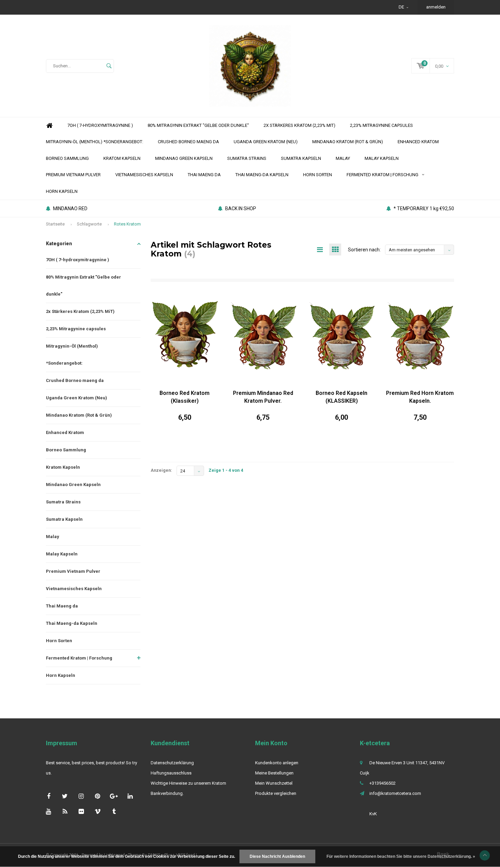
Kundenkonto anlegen (276, 762)
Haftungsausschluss (171, 773)
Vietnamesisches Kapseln (144, 174)
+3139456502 (382, 783)
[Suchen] (109, 66)
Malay (343, 158)
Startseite (55, 224)
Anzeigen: (161, 470)
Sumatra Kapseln (301, 158)
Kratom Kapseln (121, 158)
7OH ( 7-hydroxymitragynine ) (100, 125)
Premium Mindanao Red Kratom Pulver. (263, 397)
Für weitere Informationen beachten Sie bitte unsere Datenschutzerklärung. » (401, 856)
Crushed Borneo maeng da (188, 141)
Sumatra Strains (246, 158)
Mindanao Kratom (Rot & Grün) (347, 141)
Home (49, 125)
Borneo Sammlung (67, 158)
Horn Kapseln (62, 191)
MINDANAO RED (70, 208)
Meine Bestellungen (274, 773)
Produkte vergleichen (275, 793)
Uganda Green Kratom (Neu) (266, 141)
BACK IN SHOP (240, 208)
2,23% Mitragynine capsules (381, 125)
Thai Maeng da (204, 174)
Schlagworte (89, 224)
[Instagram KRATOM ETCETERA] (81, 796)
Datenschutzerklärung (172, 762)
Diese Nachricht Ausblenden (277, 856)
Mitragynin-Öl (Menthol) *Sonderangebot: (94, 141)
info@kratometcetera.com (395, 793)
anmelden (436, 7)
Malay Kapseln (382, 158)
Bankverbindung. (167, 793)
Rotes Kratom (127, 224)
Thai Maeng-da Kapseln (261, 174)
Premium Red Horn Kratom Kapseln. (420, 397)
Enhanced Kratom (418, 141)
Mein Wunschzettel (274, 783)
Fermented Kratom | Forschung (382, 174)
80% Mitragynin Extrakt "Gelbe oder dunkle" (198, 125)
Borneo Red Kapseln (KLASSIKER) (341, 397)
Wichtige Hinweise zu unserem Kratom (188, 783)
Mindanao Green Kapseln (184, 158)
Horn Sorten (317, 174)
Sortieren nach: (364, 249)
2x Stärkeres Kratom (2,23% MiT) (299, 125)
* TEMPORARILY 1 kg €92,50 (424, 208)
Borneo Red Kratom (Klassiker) (185, 397)
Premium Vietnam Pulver (73, 174)
